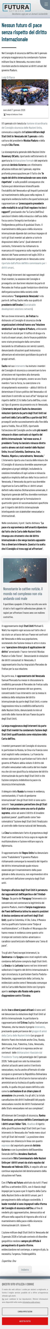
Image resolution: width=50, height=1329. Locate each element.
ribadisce (31, 1123)
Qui (3, 1299)
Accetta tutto (25, 1321)
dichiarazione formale (23, 160)
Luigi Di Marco (8, 77)
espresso (6, 1145)
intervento (20, 365)
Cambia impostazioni (25, 1311)
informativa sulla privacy (31, 1302)
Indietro (25, 1269)
